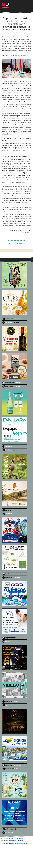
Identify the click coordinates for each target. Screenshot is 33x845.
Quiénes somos (20, 838)
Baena (20, 243)
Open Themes (14, 843)
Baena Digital (10, 838)
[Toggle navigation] (28, 4)
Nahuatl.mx (23, 843)
